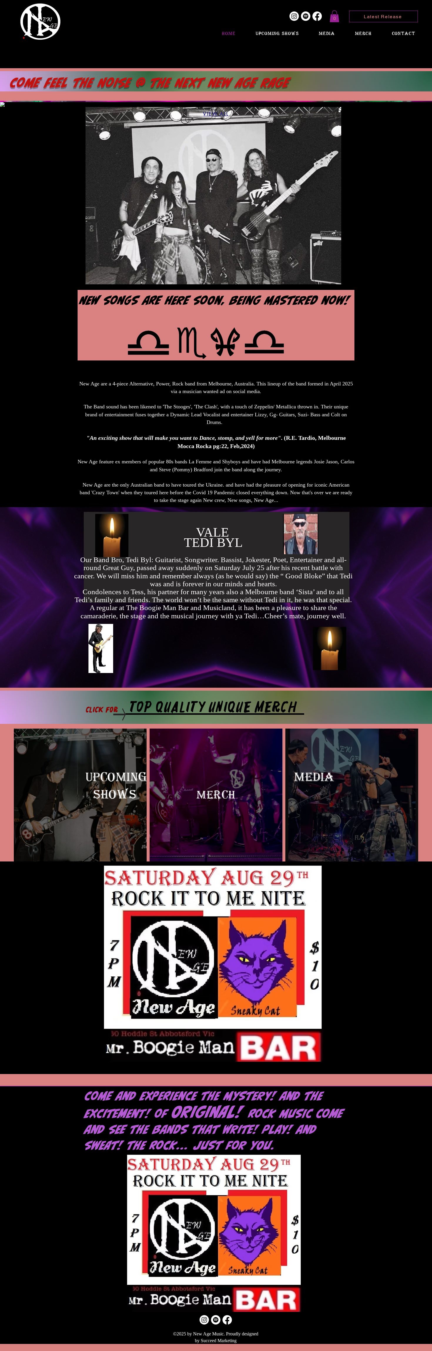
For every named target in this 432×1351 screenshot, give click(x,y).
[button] (334, 16)
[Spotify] (305, 16)
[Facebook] (317, 16)
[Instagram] (294, 16)
